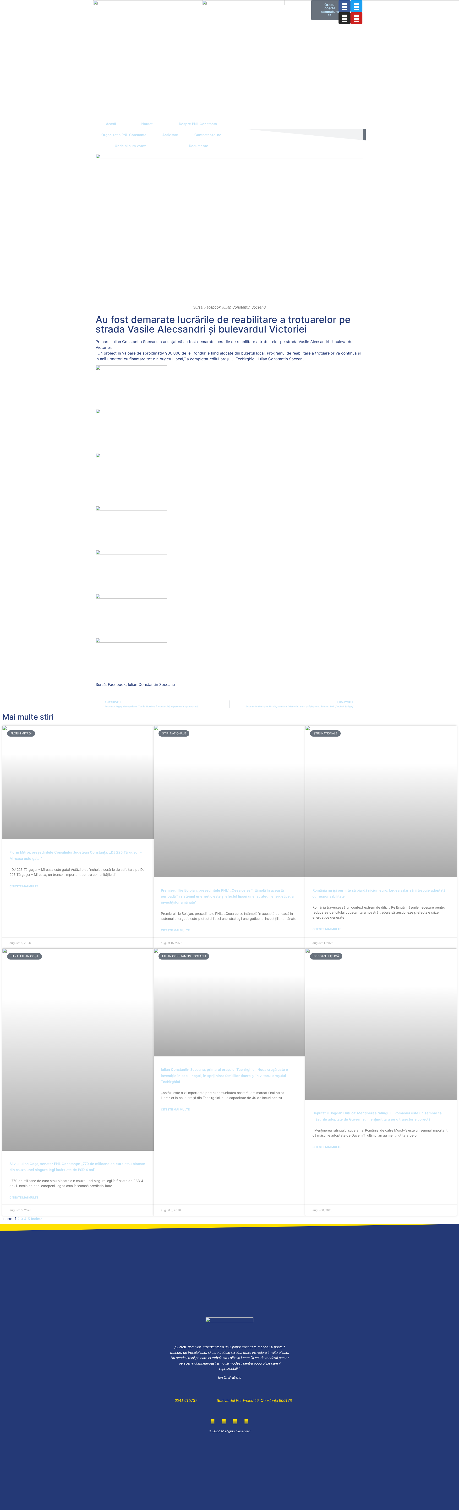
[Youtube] (356, 18)
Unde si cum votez (130, 146)
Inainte (37, 1219)
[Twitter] (356, 6)
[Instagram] (344, 18)
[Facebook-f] (344, 6)
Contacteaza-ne (207, 135)
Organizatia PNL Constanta (123, 135)
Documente (198, 146)
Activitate (170, 135)
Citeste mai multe (24, 886)
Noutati (147, 124)
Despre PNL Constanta (198, 124)
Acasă (111, 124)
